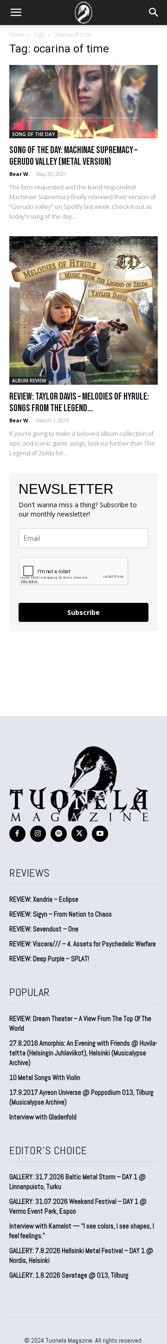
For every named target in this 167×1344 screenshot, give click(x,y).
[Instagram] (38, 834)
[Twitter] (79, 834)
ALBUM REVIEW (29, 380)
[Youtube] (100, 834)
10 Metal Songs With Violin (44, 1077)
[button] (16, 12)
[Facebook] (17, 834)
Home (17, 35)
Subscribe (83, 612)
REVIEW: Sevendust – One (43, 928)
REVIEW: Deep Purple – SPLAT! (49, 958)
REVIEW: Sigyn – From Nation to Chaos (60, 914)
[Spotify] (59, 834)
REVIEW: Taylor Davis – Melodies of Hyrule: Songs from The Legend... (79, 402)
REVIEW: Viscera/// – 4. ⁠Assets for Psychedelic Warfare (82, 943)
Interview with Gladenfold (43, 1116)
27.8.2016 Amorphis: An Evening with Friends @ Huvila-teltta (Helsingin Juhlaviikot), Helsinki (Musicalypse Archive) (83, 1053)
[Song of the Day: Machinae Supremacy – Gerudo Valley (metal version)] (83, 101)
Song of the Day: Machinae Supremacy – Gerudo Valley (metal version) (73, 156)
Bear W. (19, 173)
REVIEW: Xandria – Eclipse (43, 899)
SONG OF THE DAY (33, 134)
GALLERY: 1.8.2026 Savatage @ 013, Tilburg (68, 1275)
